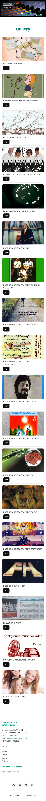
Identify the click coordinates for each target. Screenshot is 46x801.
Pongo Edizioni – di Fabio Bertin (27, 6)
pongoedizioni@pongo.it (17, 738)
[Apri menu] (21, 13)
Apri (6, 68)
